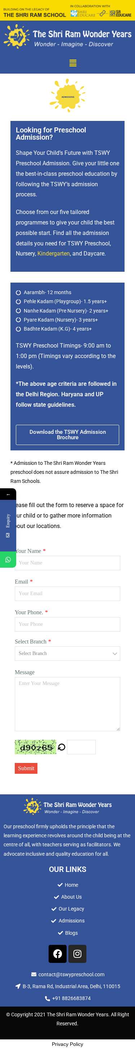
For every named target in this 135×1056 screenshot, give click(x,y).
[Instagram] (77, 954)
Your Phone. (29, 612)
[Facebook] (58, 954)
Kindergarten (53, 253)
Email (21, 582)
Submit (26, 768)
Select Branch (30, 641)
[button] (73, 63)
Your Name (28, 551)
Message (25, 672)
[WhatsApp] (8, 559)
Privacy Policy (67, 1044)
